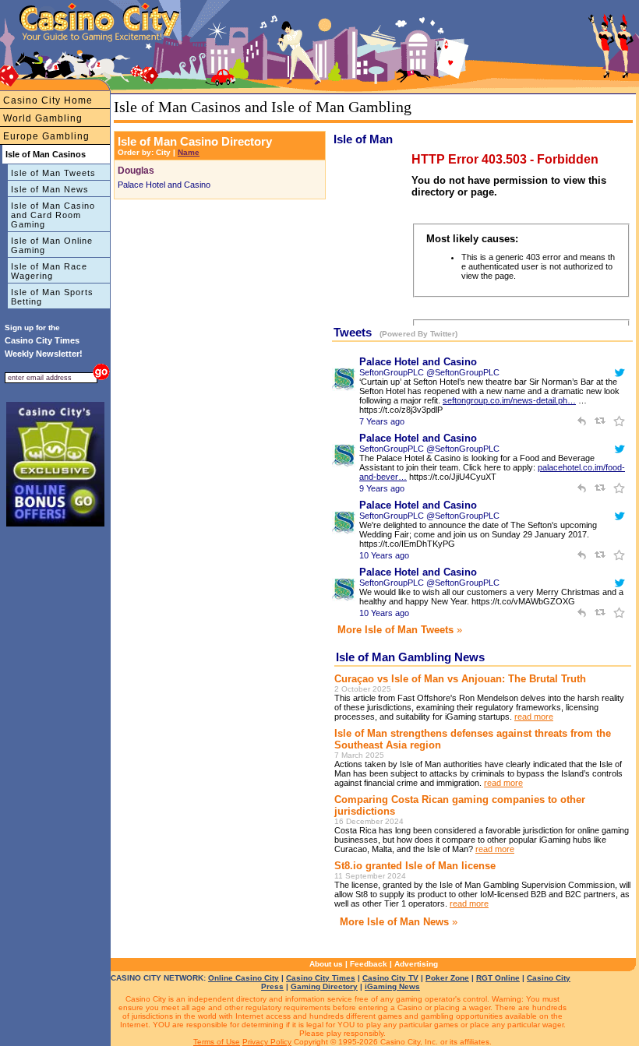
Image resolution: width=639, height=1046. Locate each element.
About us (326, 964)
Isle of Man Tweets (53, 173)
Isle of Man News (50, 189)
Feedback (368, 964)
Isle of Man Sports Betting (52, 296)
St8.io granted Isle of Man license (415, 866)
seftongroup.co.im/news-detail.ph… (509, 400)
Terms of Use (216, 1041)
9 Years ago (381, 488)
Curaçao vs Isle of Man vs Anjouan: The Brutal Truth (460, 679)
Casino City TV (390, 978)
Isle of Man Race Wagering (49, 271)
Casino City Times (320, 978)
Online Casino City (243, 978)
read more (533, 716)
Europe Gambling (46, 136)
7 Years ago (381, 421)
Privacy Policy (266, 1041)
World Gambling (43, 118)
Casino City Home (48, 100)
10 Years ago (384, 555)
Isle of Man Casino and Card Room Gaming (53, 215)
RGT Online (498, 978)
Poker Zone (447, 978)
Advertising (416, 964)
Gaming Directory (324, 986)
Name (188, 152)
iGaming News (392, 986)
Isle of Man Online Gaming (52, 245)
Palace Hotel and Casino (164, 184)
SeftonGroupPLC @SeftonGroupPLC (429, 372)
